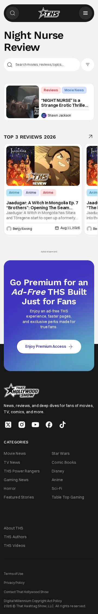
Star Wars (61, 453)
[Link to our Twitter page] (8, 424)
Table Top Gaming (68, 497)
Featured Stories (19, 497)
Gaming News (16, 479)
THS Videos (14, 545)
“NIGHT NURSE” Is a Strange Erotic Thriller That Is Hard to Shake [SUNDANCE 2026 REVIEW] (64, 103)
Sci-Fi (57, 488)
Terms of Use (13, 574)
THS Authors (15, 536)
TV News (12, 462)
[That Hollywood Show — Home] (49, 13)
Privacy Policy (14, 583)
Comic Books (64, 462)
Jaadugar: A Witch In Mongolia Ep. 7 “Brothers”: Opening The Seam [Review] (42, 205)
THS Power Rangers (22, 471)
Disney (58, 471)
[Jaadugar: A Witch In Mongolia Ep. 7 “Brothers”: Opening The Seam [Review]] (43, 166)
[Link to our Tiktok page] (62, 424)
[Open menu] (85, 13)
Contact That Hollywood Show (26, 592)
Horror (10, 488)
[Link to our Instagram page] (21, 424)
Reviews (51, 90)
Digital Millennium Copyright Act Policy (33, 601)
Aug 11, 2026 (69, 228)
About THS (13, 528)
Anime (14, 192)
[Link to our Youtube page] (35, 424)
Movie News (74, 90)
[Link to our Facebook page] (49, 424)
